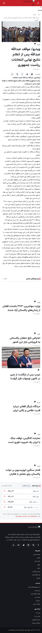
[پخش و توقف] (35, 43)
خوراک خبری (36, 604)
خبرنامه (38, 601)
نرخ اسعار (37, 590)
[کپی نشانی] (12, 74)
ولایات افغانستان (35, 594)
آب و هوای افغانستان (34, 587)
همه (5, 279)
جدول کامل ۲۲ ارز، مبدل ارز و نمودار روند (26, 516)
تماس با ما (37, 616)
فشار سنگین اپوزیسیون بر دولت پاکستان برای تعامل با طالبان (23, 472)
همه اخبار (37, 561)
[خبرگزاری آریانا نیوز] (28, 3)
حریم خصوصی (36, 620)
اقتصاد (38, 578)
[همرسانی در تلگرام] (27, 74)
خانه (39, 15)
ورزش (38, 568)
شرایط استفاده (36, 623)
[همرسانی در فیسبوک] (22, 74)
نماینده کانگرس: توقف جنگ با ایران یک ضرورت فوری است (24, 440)
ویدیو (34, 15)
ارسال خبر (37, 597)
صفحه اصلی (36, 554)
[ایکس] (33, 545)
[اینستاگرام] (28, 545)
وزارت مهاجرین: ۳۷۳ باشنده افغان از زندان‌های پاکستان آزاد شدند (21, 308)
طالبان (38, 558)
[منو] (38, 3)
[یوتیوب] (18, 545)
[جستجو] (4, 3)
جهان (38, 565)
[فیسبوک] (38, 545)
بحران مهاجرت (36, 571)
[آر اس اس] (14, 545)
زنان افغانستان (36, 575)
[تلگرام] (23, 545)
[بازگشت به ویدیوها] (21, 7)
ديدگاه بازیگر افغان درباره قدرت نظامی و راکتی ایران (26, 408)
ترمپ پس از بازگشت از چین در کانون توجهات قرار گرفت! (25, 377)
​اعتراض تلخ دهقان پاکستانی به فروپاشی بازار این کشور (25, 340)
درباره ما (38, 613)
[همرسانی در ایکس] (17, 74)
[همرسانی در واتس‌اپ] (32, 74)
